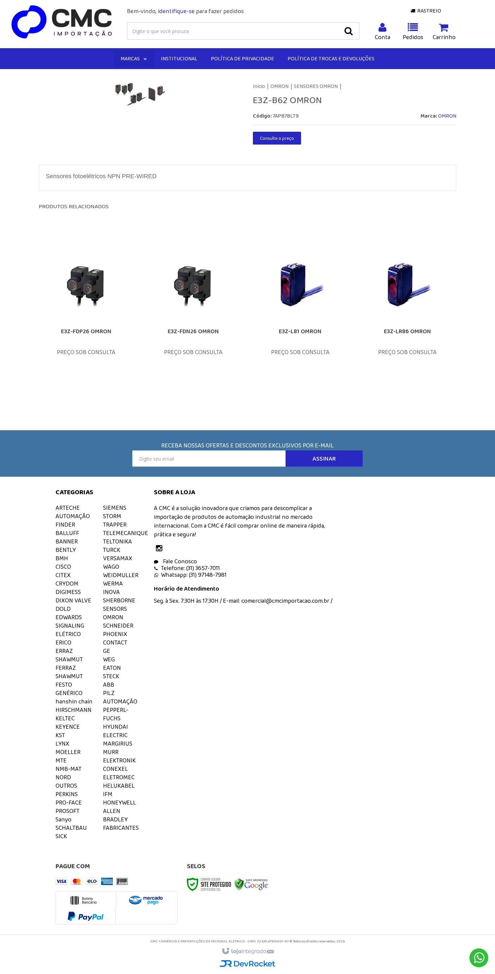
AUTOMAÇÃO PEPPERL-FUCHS (120, 710)
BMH (62, 558)
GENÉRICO (69, 693)
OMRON (279, 86)
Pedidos (413, 37)
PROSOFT (67, 811)
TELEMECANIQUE (125, 533)
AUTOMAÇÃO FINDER (73, 520)
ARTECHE (68, 507)
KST (60, 735)
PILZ (108, 693)
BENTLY (66, 549)
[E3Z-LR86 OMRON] (407, 321)
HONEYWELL (119, 802)
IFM (107, 794)
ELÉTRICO (68, 634)
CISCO (63, 566)
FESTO (64, 684)
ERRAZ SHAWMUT (69, 655)
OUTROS (66, 785)
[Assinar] (324, 458)
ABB (108, 684)
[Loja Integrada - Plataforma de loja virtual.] (247, 951)
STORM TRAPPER (115, 520)
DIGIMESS (68, 592)
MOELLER (68, 752)
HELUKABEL (119, 785)
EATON (112, 667)
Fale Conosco (179, 561)
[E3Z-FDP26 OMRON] (86, 321)
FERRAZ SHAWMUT (69, 672)
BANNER (67, 541)
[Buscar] (348, 31)
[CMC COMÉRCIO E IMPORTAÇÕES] (62, 22)
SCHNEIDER (118, 625)
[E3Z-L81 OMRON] (300, 321)
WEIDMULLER (120, 575)
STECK (111, 676)
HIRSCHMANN (74, 709)
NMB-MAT (68, 768)
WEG (109, 659)
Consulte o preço (277, 138)
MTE (61, 760)
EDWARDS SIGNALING (70, 621)
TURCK (111, 549)
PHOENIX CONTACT (115, 638)
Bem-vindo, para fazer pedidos (185, 11)
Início (259, 86)
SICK (61, 836)
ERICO (63, 642)
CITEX (63, 575)
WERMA (113, 583)
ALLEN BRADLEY (115, 815)
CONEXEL (115, 768)
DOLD (63, 608)
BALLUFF (67, 533)
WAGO (111, 566)
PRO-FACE (69, 802)
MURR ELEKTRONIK (119, 756)
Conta (382, 37)
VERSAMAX (117, 558)
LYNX (62, 743)
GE (106, 651)
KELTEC (65, 718)
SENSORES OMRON (316, 86)
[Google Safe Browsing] (251, 883)
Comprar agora (90, 359)
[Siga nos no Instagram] (160, 549)
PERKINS (67, 794)
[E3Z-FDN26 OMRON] (193, 321)
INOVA (111, 592)
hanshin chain (74, 701)
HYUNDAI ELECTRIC (115, 731)
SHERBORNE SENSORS (119, 604)
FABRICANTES (121, 827)
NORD (63, 777)
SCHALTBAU (71, 827)
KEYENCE (68, 726)
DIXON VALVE (73, 600)
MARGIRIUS (117, 743)
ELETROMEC (119, 777)
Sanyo (63, 819)
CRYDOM (67, 583)
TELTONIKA (117, 541)
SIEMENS (114, 507)
